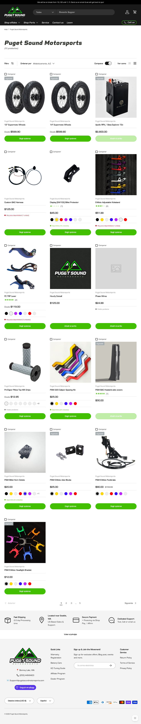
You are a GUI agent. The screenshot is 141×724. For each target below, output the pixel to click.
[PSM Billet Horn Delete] (25, 452)
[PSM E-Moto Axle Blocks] (70, 452)
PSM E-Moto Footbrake (105, 479)
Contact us (57, 22)
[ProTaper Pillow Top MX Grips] (25, 362)
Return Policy (126, 657)
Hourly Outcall (56, 296)
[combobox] (74, 12)
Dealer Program (58, 678)
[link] (31, 603)
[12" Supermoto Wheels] (25, 97)
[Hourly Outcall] (70, 268)
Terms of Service (127, 662)
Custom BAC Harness (13, 202)
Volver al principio (70, 634)
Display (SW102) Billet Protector (64, 202)
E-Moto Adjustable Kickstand (107, 202)
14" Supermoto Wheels (60, 124)
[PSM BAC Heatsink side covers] (116, 362)
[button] (135, 12)
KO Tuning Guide (58, 668)
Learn (70, 22)
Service (45, 22)
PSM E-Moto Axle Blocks (60, 479)
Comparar (98, 63)
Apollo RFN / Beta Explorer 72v (109, 124)
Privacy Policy (126, 668)
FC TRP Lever (10, 296)
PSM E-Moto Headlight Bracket (17, 570)
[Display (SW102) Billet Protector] (70, 174)
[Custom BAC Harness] (25, 174)
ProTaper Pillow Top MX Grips (17, 389)
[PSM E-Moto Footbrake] (116, 452)
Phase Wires (101, 296)
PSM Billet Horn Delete (14, 479)
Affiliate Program (58, 673)
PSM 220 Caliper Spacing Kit (62, 389)
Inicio (6, 29)
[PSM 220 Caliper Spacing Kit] (70, 362)
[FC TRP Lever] (25, 268)
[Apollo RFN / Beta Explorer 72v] (116, 97)
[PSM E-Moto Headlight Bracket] (25, 542)
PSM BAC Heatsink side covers (108, 389)
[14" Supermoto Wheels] (70, 97)
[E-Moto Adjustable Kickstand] (116, 174)
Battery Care (56, 662)
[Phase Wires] (116, 268)
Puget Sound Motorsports (18, 29)
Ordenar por (26, 63)
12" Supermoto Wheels (14, 124)
